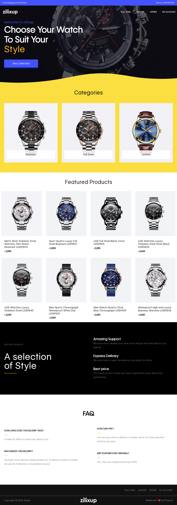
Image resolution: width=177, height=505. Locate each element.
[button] (21, 64)
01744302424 (168, 3)
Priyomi (169, 500)
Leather (140, 12)
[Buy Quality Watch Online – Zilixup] (10, 12)
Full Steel (126, 12)
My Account (169, 12)
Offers (153, 12)
